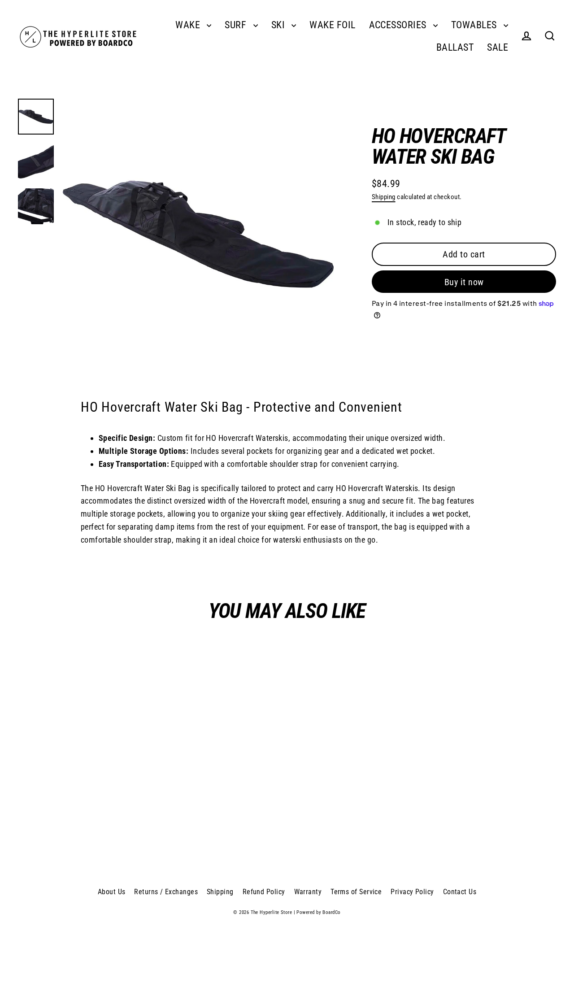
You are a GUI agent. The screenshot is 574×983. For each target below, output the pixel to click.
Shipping (384, 197)
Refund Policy (264, 891)
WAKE (188, 24)
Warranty (308, 891)
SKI (279, 24)
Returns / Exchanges (166, 891)
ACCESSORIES (399, 24)
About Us (112, 891)
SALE (497, 47)
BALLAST (455, 47)
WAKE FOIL (332, 24)
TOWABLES (475, 24)
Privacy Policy (412, 891)
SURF (236, 24)
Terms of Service (356, 891)
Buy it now (464, 282)
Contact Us (460, 891)
